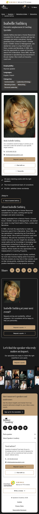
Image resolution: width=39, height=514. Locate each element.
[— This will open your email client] (29, 270)
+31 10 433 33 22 (11, 151)
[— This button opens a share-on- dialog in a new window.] (12, 270)
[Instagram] (5, 428)
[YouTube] (10, 428)
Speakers (10, 14)
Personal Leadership (10, 87)
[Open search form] (28, 7)
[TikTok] (15, 428)
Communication (9, 82)
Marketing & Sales (21, 14)
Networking (33, 14)
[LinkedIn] (20, 428)
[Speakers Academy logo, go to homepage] (4, 7)
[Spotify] (25, 428)
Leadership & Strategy (23, 82)
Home (3, 14)
